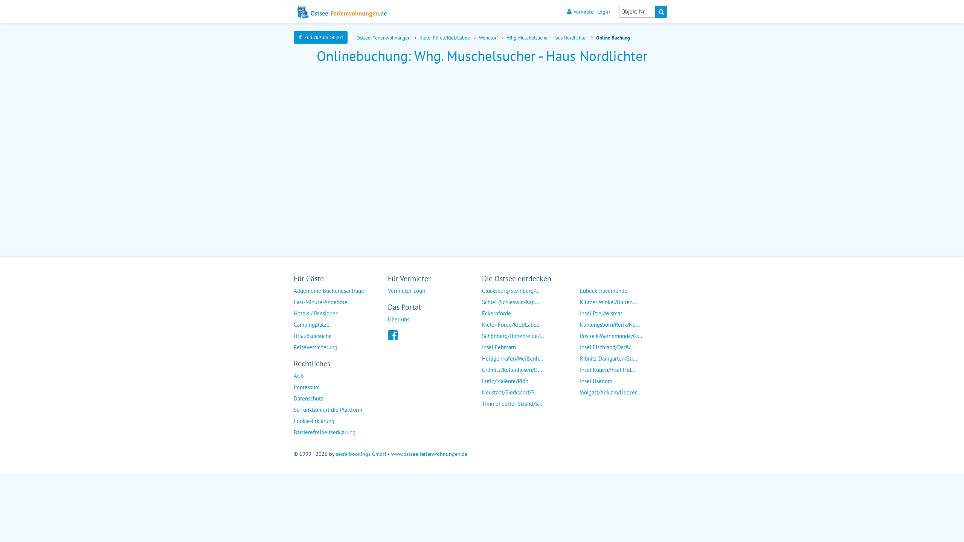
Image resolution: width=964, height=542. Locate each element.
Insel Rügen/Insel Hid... (607, 369)
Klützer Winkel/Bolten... (608, 302)
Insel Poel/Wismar (601, 313)
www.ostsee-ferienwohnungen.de (429, 454)
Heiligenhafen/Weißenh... (512, 358)
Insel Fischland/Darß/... (607, 347)
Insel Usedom (596, 381)
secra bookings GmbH (361, 454)
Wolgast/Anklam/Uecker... (610, 392)
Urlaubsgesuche (313, 336)
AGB (299, 375)
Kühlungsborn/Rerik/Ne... (610, 324)
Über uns (398, 319)
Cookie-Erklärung (314, 421)
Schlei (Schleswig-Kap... (510, 302)
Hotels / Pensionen (316, 313)
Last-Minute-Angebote (321, 302)
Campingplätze (311, 324)
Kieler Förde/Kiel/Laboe (511, 324)
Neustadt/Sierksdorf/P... (510, 392)
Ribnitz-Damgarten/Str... (608, 358)
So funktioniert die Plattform (328, 409)
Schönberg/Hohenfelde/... (513, 336)
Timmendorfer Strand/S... (512, 403)
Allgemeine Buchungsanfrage (329, 290)
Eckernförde (496, 313)
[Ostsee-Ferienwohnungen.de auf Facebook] (393, 334)
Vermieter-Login (592, 11)
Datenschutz (308, 398)
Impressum (307, 387)
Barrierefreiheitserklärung (324, 432)
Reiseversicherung (315, 347)
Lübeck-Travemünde (603, 290)
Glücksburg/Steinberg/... (511, 290)
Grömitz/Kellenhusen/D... (512, 369)
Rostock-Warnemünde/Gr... (611, 336)
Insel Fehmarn (499, 347)
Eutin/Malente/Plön (505, 381)
